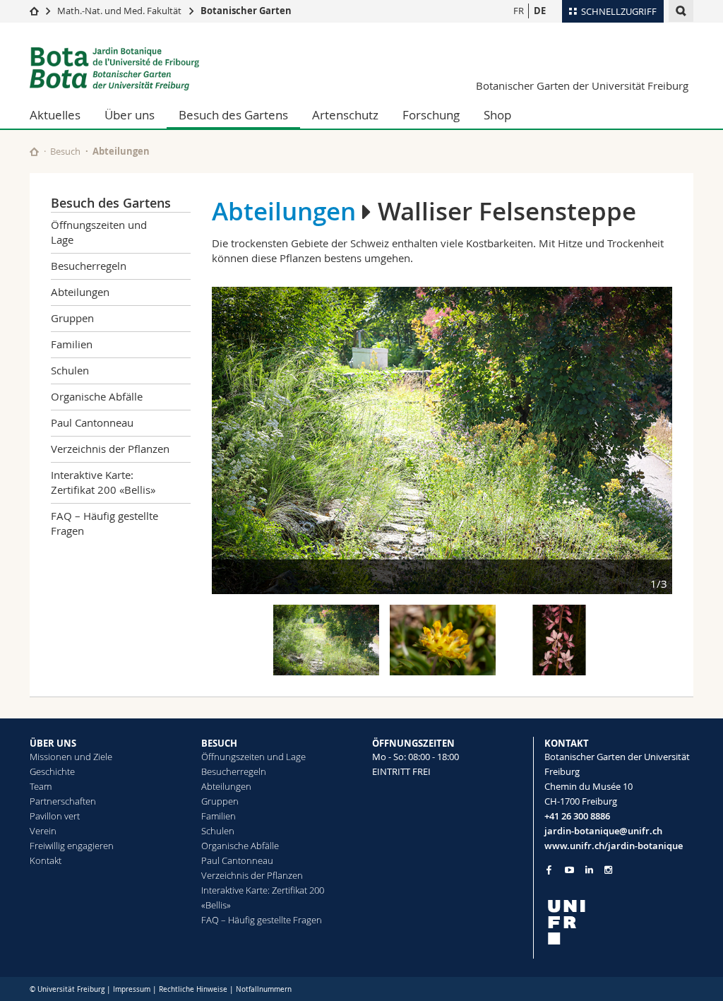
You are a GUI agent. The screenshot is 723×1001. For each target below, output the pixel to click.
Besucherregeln (88, 266)
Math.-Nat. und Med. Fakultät (119, 10)
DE (540, 10)
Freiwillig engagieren (72, 845)
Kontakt (45, 860)
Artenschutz (345, 115)
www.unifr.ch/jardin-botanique (613, 845)
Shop (497, 115)
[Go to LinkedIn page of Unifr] (589, 870)
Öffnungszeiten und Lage (99, 232)
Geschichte (52, 771)
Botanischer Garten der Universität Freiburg (582, 85)
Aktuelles (55, 115)
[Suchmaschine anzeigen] (681, 11)
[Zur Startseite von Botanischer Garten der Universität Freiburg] (114, 68)
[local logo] (619, 922)
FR (518, 10)
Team (41, 786)
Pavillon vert (55, 816)
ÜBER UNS (53, 743)
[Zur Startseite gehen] (34, 10)
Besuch (65, 151)
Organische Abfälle (97, 396)
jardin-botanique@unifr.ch (603, 830)
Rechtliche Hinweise (193, 989)
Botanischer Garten (246, 10)
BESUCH (219, 743)
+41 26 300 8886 (577, 816)
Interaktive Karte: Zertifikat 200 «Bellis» (103, 482)
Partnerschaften (63, 801)
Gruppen (72, 318)
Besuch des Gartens (233, 115)
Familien (71, 344)
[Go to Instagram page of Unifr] (608, 870)
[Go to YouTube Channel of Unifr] (569, 870)
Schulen (70, 370)
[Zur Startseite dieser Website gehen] (34, 151)
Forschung (431, 115)
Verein (43, 830)
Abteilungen (121, 151)
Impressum (131, 989)
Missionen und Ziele (71, 756)
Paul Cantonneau (92, 422)
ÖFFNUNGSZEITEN (413, 743)
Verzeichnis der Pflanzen (110, 449)
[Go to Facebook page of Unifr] (549, 869)
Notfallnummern (264, 989)
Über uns (129, 115)
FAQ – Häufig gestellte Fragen (104, 523)
